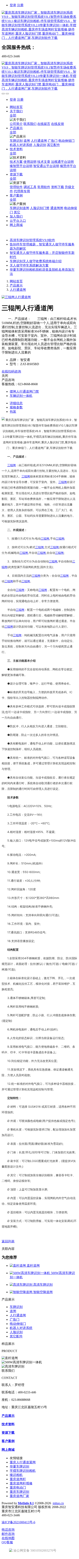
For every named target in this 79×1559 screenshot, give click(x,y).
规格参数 (16, 407)
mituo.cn (58, 1503)
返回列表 (8, 1241)
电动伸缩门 (18, 1323)
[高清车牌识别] (21, 1284)
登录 (13, 5)
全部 (13, 115)
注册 (20, 5)
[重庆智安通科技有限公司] (39, 25)
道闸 (13, 1311)
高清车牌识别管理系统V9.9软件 (32, 240)
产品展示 (16, 285)
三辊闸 (11, 465)
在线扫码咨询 (11, 371)
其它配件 (16, 1336)
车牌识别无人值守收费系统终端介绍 (36, 261)
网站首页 (16, 107)
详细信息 (16, 403)
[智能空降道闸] (21, 1292)
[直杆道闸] (18, 1265)
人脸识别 (16, 1332)
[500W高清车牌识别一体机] (30, 1273)
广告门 (14, 1319)
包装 (13, 411)
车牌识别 (16, 1307)
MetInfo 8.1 (26, 1503)
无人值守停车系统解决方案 (29, 265)
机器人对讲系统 (21, 1328)
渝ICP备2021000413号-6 (18, 1522)
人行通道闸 (18, 289)
